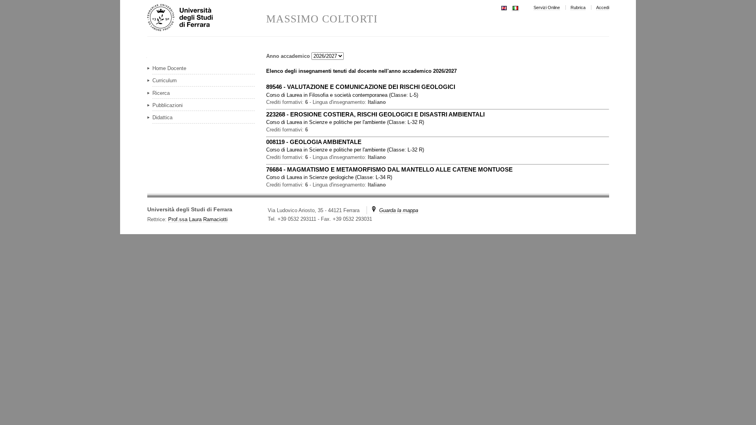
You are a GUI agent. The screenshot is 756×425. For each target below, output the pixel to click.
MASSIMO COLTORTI (322, 19)
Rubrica (578, 7)
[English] (504, 7)
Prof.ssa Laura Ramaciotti (198, 219)
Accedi (602, 7)
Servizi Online (547, 7)
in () (342, 95)
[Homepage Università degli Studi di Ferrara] (206, 18)
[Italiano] (515, 7)
